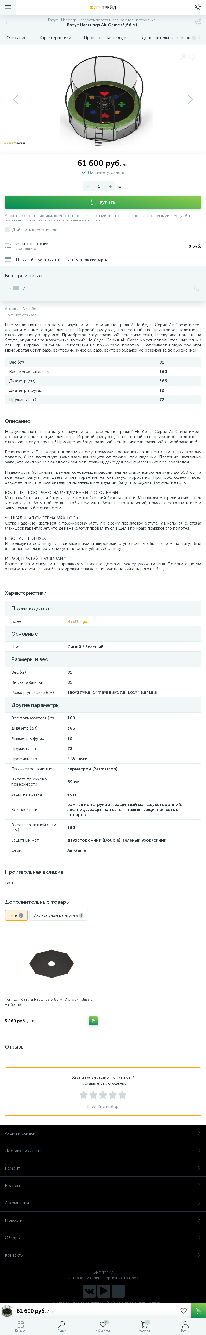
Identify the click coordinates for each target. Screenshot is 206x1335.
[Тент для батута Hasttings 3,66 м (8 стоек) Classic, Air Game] (51, 964)
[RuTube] (103, 1291)
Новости (14, 1220)
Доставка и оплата (23, 1150)
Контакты (14, 1255)
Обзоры (12, 1237)
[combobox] (15, 288)
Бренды (12, 1185)
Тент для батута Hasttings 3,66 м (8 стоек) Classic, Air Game (49, 1002)
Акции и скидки (20, 1133)
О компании (17, 1202)
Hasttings (77, 621)
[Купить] (93, 1020)
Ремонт (12, 1168)
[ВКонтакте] (89, 1291)
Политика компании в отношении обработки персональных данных (103, 1302)
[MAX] (118, 1291)
